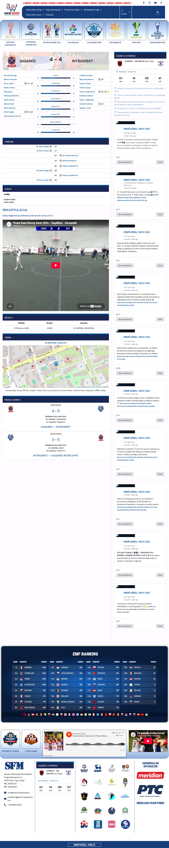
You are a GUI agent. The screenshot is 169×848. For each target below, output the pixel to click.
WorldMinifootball (138, 197)
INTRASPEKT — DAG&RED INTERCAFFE (55, 455)
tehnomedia (149, 406)
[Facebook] (144, 3)
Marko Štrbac (9, 87)
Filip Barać (8, 91)
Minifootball (123, 197)
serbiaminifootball (126, 305)
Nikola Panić (9, 104)
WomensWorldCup (126, 200)
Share (160, 162)
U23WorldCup (141, 200)
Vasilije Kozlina (85, 75)
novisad (154, 302)
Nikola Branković (86, 79)
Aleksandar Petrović (12, 116)
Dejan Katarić (85, 83)
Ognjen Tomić (85, 108)
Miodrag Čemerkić (11, 95)
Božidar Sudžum (86, 95)
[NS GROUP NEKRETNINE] (160, 64)
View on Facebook (125, 162)
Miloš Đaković (9, 108)
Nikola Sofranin (10, 79)
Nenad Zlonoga (10, 75)
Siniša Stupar (84, 87)
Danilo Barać (9, 99)
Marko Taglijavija (86, 99)
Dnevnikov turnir (33, 14)
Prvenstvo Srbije (72, 9)
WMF (157, 194)
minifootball (143, 302)
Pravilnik (49, 14)
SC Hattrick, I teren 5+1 (55, 342)
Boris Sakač (9, 83)
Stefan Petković (86, 104)
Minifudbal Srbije (34, 9)
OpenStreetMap (95, 387)
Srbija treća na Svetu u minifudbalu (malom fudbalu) (139, 108)
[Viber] (161, 3)
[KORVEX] (120, 64)
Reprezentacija (53, 9)
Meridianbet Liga (91, 9)
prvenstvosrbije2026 (127, 302)
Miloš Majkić (9, 112)
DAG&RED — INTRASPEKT (56, 427)
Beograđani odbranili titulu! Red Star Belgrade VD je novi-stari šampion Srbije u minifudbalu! (140, 103)
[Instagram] (150, 3)
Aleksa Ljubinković (87, 91)
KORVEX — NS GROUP (135, 61)
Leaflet (78, 387)
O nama (124, 12)
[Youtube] (155, 3)
